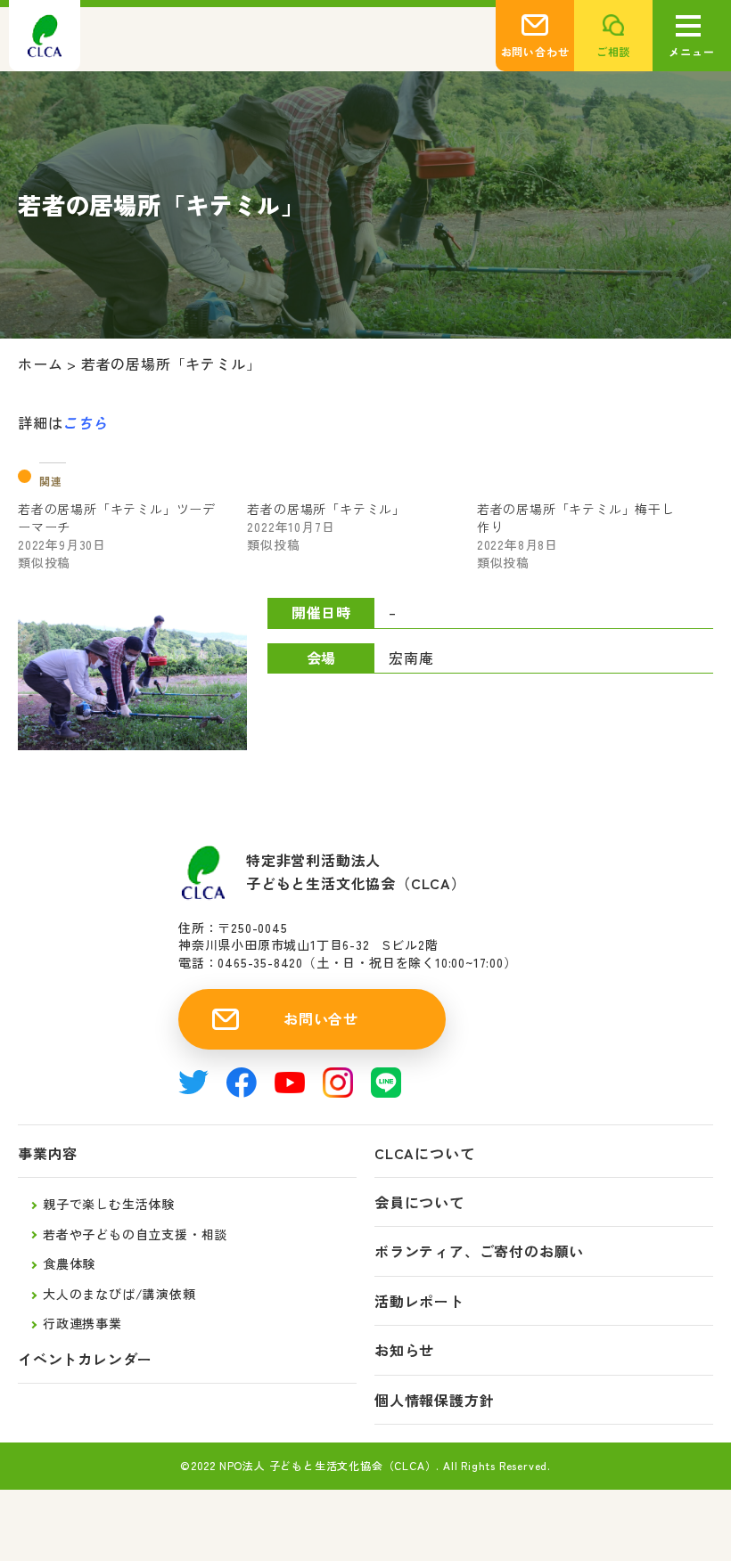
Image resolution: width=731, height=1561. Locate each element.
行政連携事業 (82, 1323)
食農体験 (69, 1263)
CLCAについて (424, 1153)
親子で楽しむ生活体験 (109, 1204)
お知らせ (404, 1350)
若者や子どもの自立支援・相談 (135, 1234)
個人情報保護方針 (434, 1400)
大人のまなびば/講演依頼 (119, 1294)
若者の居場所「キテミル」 (326, 509)
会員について (419, 1202)
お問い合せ (320, 1018)
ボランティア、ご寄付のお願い (479, 1251)
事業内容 (48, 1153)
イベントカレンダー (85, 1359)
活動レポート (419, 1301)
